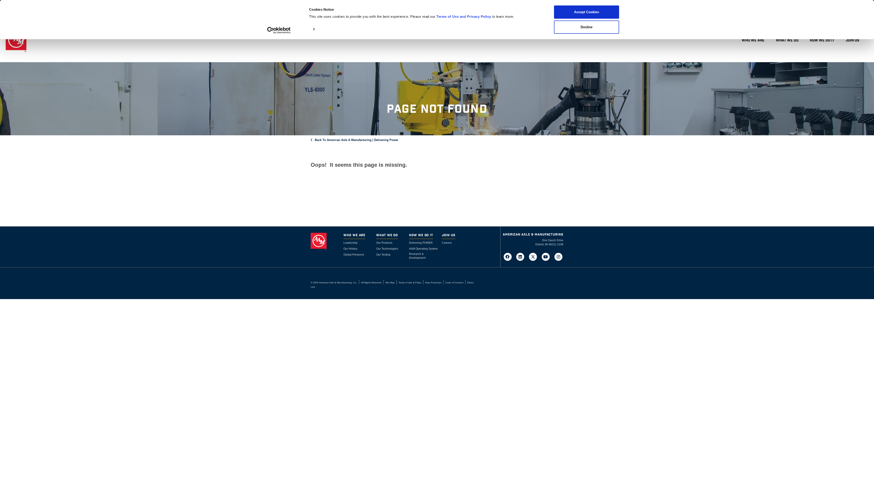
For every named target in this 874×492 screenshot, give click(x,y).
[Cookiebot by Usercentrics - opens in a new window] (279, 30)
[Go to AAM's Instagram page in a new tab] (558, 256)
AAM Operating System (423, 248)
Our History (350, 248)
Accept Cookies (586, 12)
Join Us (852, 40)
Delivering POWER (421, 242)
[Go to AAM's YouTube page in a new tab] (547, 256)
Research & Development (417, 255)
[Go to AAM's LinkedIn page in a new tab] (521, 256)
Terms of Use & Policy (410, 282)
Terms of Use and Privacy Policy (463, 16)
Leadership (350, 242)
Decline (586, 27)
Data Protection (433, 282)
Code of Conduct (454, 282)
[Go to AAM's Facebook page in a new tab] (509, 256)
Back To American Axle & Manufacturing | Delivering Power (356, 140)
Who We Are (753, 40)
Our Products (384, 242)
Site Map (390, 282)
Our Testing (383, 254)
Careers (447, 242)
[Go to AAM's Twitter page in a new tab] (534, 256)
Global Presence (353, 254)
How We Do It (822, 40)
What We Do (787, 40)
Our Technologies (387, 248)
